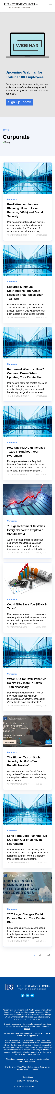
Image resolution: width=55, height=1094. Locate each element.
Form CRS (39, 1033)
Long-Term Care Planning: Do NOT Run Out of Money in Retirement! (27, 839)
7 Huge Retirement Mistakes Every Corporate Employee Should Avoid (26, 530)
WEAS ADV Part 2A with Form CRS (18, 1033)
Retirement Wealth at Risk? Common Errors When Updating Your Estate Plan (25, 373)
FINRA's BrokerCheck (26, 1062)
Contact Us (21, 1081)
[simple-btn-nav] (50, 6)
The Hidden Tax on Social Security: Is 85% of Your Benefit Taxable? (24, 761)
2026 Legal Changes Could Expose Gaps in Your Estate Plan (26, 918)
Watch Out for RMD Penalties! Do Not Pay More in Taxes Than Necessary (27, 682)
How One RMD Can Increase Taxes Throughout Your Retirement (26, 451)
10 (48, 955)
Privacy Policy (32, 1081)
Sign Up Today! (19, 102)
